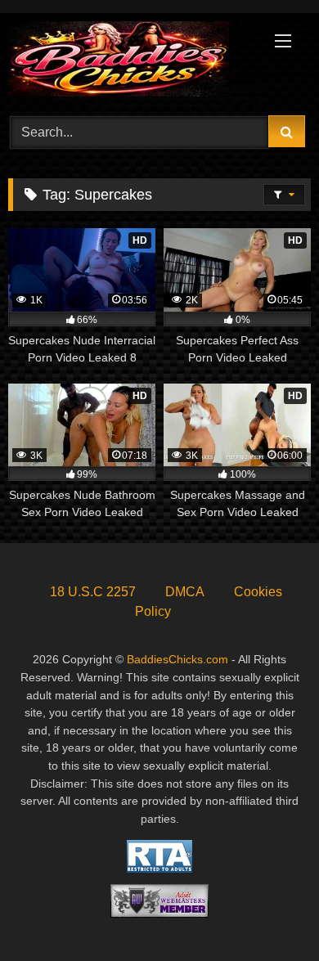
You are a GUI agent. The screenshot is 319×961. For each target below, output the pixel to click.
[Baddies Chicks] (131, 61)
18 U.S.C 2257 (93, 592)
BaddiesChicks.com (177, 659)
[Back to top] (268, 912)
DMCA (184, 592)
